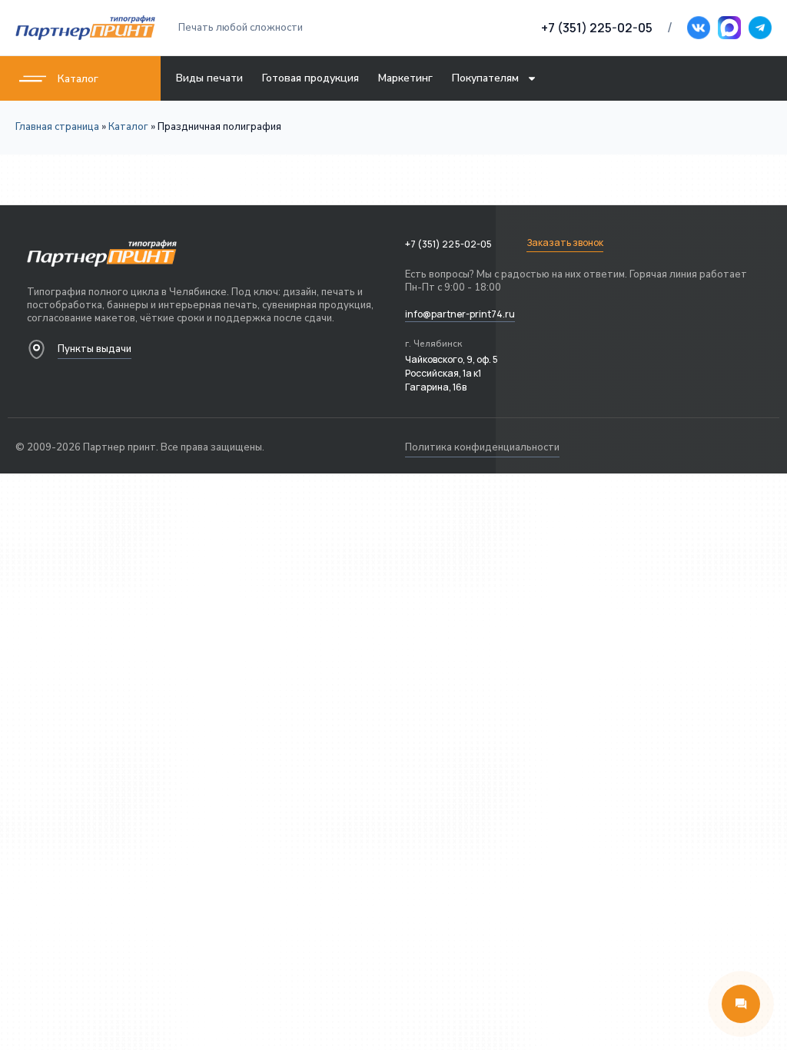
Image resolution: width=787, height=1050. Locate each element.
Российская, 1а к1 (443, 373)
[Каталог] (32, 78)
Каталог (78, 78)
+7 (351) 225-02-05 (597, 27)
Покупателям (485, 78)
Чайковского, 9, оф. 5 (451, 359)
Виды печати (209, 78)
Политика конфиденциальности (482, 447)
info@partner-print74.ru (460, 314)
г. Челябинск (433, 343)
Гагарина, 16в (436, 387)
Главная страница (57, 127)
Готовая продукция (310, 78)
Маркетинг (405, 78)
